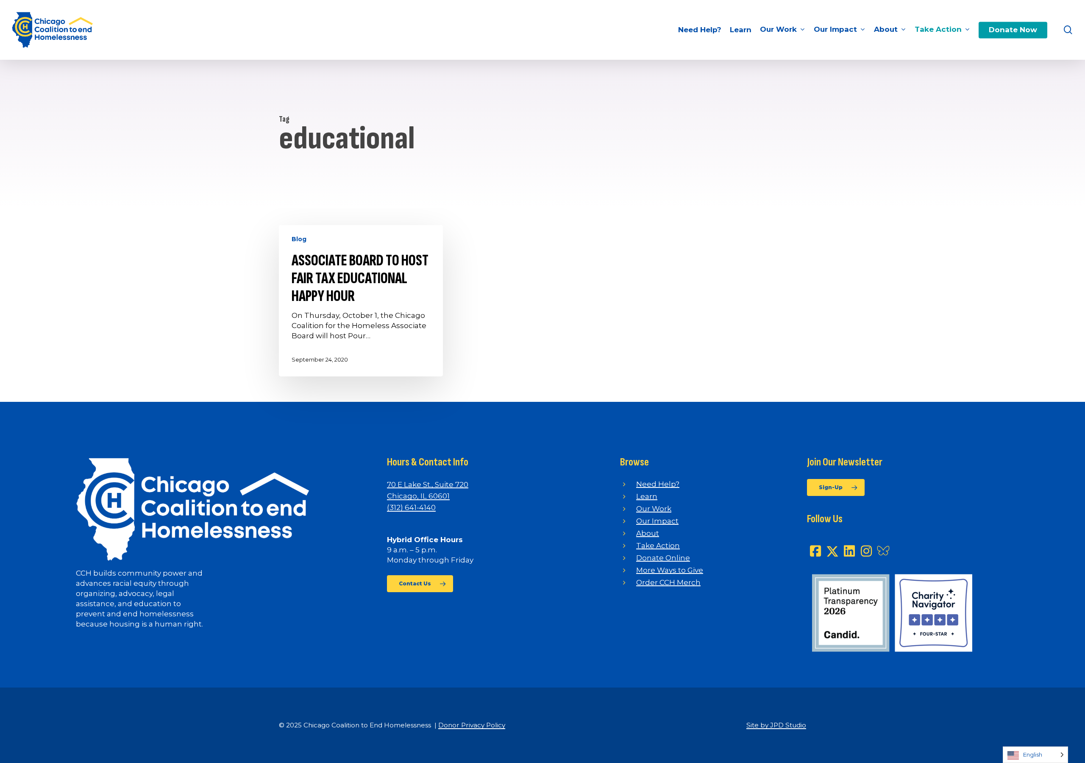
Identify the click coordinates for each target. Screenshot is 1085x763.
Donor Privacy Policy (471, 725)
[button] (420, 583)
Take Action (658, 545)
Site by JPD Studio (776, 725)
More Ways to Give (669, 570)
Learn (646, 496)
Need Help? (657, 484)
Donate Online (663, 558)
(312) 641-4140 (411, 507)
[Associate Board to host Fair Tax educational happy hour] (361, 300)
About (647, 533)
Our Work (653, 508)
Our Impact (657, 521)
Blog (299, 239)
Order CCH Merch (668, 582)
